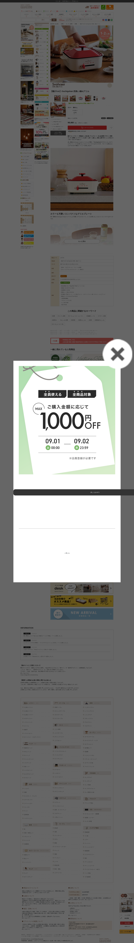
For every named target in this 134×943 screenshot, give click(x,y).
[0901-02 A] (67, 420)
